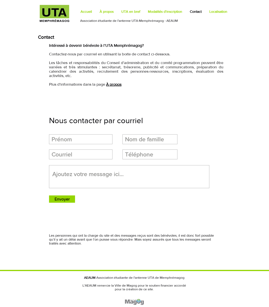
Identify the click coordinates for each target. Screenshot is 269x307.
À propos (114, 84)
